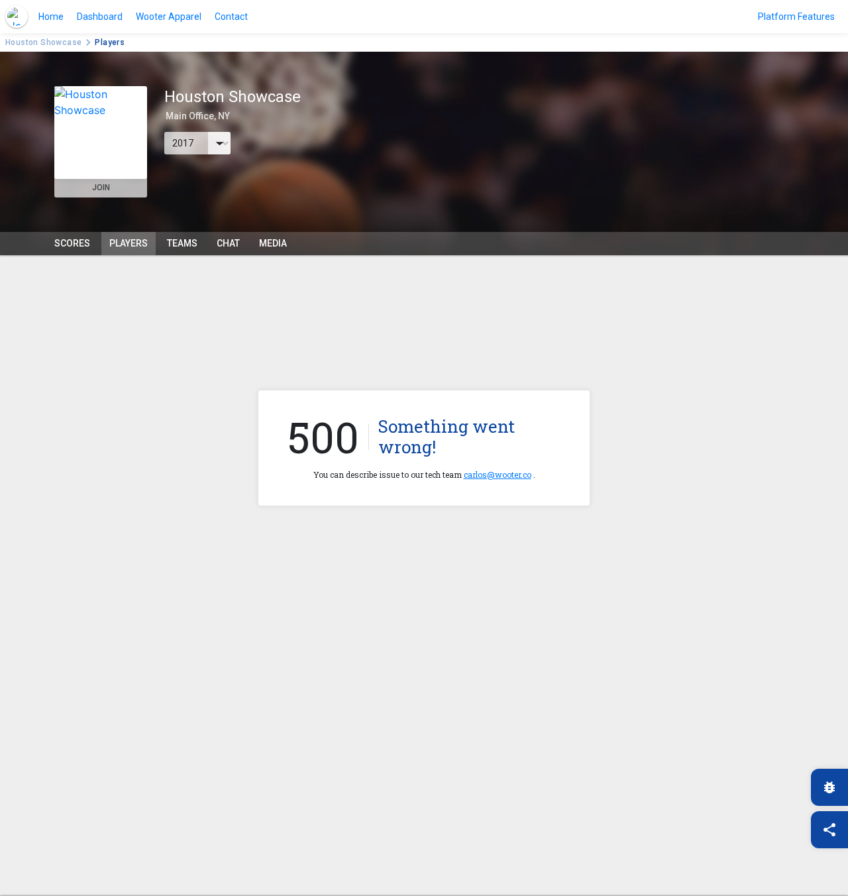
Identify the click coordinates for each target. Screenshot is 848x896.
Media (273, 243)
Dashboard (100, 16)
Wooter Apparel (168, 16)
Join (101, 187)
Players (128, 243)
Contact (231, 16)
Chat (228, 243)
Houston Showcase (43, 42)
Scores (72, 243)
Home (51, 16)
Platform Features (796, 16)
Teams (182, 243)
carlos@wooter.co (497, 474)
